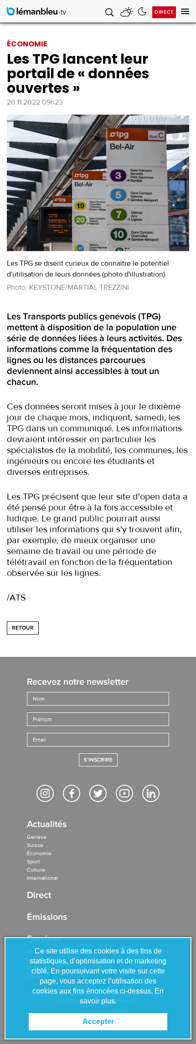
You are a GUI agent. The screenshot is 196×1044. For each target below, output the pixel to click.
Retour (23, 628)
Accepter (98, 1021)
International (42, 878)
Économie (39, 853)
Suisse (35, 845)
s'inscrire (98, 760)
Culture (36, 869)
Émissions (47, 918)
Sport (33, 861)
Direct (164, 12)
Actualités (47, 825)
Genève (36, 837)
